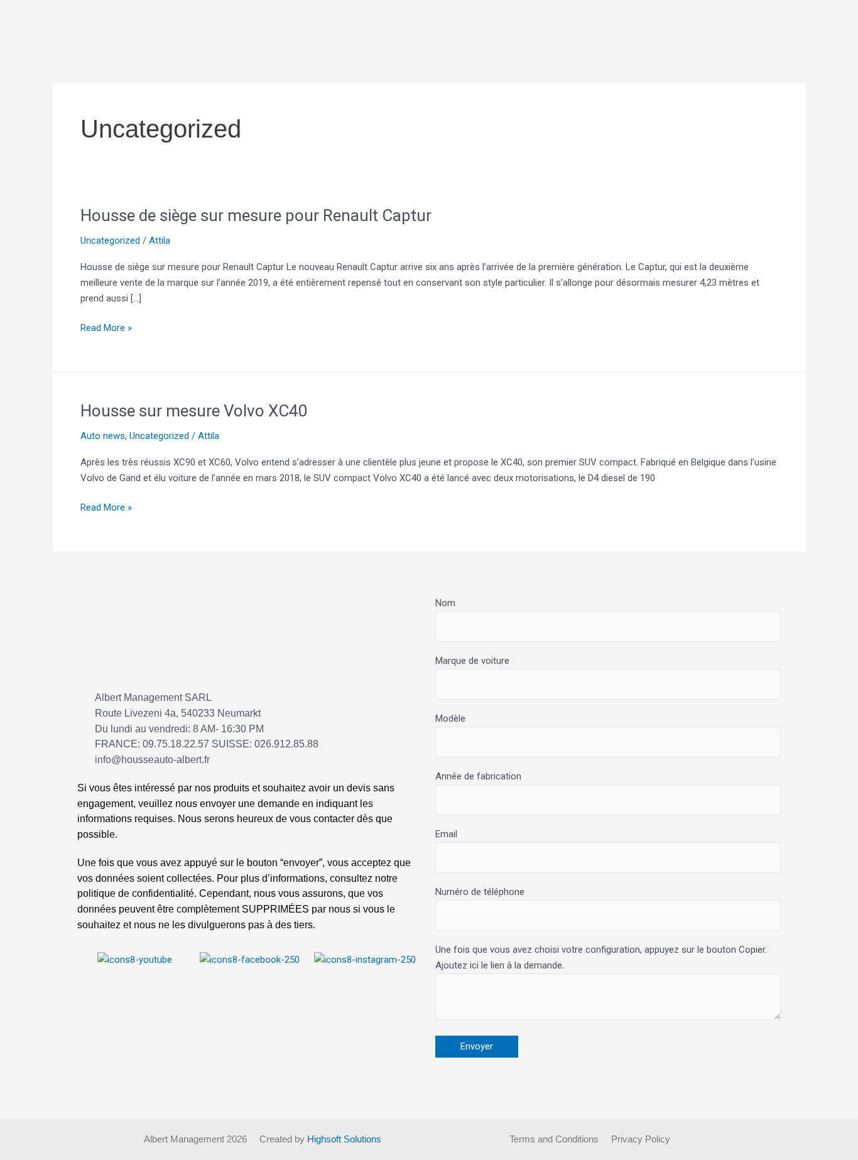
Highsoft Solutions (344, 1139)
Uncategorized (110, 240)
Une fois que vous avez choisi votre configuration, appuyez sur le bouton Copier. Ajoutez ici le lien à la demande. (601, 957)
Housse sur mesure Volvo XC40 (194, 410)
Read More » (106, 326)
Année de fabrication (478, 776)
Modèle (450, 718)
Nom (445, 603)
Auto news (102, 436)
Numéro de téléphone (479, 891)
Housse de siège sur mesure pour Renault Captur (256, 215)
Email (446, 834)
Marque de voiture (472, 660)
